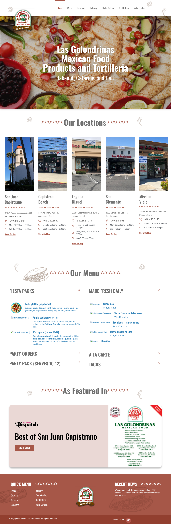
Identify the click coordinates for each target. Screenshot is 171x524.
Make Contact (140, 8)
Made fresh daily (106, 290)
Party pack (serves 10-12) (35, 363)
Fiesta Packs (21, 290)
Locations (81, 8)
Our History (124, 8)
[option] (18, 186)
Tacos (95, 364)
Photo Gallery (108, 8)
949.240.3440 (120, 495)
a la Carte (99, 354)
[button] (45, 291)
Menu (69, 8)
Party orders (23, 353)
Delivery (93, 8)
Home (60, 8)
